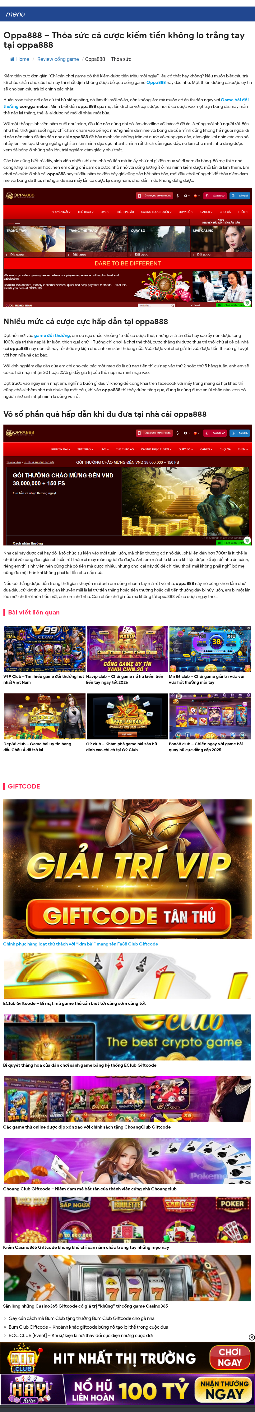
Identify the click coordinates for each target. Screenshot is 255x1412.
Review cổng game (58, 59)
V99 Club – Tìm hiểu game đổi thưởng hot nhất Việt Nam (43, 679)
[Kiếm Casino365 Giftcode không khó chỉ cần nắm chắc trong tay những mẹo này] (127, 1241)
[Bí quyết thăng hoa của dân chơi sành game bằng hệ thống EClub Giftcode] (127, 1059)
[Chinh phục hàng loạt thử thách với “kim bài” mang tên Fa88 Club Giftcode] (127, 869)
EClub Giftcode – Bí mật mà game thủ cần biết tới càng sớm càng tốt (74, 1003)
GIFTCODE (24, 786)
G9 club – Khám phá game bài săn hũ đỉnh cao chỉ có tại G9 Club (121, 747)
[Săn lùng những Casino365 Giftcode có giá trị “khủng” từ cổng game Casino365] (127, 1300)
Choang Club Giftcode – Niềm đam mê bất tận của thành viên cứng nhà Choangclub (90, 1189)
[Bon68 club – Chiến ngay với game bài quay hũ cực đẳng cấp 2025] (210, 738)
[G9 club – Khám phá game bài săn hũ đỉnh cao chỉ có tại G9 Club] (127, 738)
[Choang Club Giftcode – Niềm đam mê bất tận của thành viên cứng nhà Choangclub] (127, 1183)
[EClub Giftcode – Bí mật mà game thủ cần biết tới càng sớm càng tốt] (127, 997)
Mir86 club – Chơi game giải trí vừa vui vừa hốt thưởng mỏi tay (206, 679)
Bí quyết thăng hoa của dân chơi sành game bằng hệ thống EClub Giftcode (79, 1065)
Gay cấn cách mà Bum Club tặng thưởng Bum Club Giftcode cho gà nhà (82, 1318)
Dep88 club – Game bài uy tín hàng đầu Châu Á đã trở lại (37, 747)
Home (22, 59)
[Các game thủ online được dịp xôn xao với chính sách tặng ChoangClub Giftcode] (127, 1121)
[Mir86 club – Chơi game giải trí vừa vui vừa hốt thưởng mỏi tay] (210, 671)
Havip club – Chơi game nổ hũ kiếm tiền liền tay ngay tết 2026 (124, 679)
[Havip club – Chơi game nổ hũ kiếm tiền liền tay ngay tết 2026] (127, 671)
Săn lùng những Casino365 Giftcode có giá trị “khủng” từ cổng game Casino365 (85, 1306)
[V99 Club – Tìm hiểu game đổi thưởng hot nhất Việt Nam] (45, 671)
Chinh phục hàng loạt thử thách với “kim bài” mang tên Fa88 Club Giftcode (80, 944)
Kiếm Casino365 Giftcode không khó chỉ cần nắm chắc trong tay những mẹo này (86, 1247)
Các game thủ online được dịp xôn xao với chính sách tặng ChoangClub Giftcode (87, 1127)
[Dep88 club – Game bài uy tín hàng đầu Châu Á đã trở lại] (45, 738)
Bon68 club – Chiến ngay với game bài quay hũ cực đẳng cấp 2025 (206, 747)
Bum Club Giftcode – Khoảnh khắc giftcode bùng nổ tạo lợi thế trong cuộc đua (88, 1327)
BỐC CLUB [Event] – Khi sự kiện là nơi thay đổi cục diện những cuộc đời (81, 1335)
